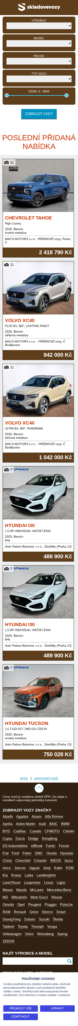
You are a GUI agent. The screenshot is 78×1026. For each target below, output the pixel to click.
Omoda (8, 904)
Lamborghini (46, 875)
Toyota (23, 926)
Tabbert (8, 926)
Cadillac (19, 831)
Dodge (33, 838)
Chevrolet (22, 860)
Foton (27, 853)
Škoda (58, 919)
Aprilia (8, 824)
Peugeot (34, 904)
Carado (35, 831)
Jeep (47, 868)
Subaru (29, 919)
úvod (24, 778)
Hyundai (66, 853)
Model (39, 38)
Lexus (48, 882)
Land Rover (12, 882)
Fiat (5, 853)
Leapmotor (32, 882)
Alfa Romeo (54, 816)
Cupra (7, 838)
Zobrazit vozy (39, 114)
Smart (60, 912)
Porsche (66, 904)
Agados (22, 816)
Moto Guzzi (39, 897)
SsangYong (12, 919)
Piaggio (51, 904)
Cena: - (38, 91)
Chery (7, 860)
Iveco (7, 868)
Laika (29, 875)
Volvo (29, 934)
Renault (20, 912)
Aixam (36, 816)
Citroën (68, 831)
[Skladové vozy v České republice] (39, 12)
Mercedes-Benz (59, 890)
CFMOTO (52, 831)
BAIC (53, 824)
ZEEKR (9, 941)
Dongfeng (49, 838)
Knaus (16, 875)
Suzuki (44, 919)
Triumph (37, 926)
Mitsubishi (19, 897)
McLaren (37, 890)
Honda (51, 853)
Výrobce (39, 20)
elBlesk (36, 846)
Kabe (58, 868)
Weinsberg (45, 934)
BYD (6, 831)
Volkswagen (12, 934)
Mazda (21, 890)
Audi (42, 824)
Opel (21, 904)
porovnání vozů (46, 778)
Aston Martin (25, 824)
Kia (5, 875)
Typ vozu (39, 73)
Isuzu (69, 860)
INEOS (55, 860)
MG (5, 897)
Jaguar (34, 868)
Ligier (61, 882)
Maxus (8, 890)
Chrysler (40, 860)
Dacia (20, 838)
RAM (6, 912)
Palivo (39, 56)
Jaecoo (20, 868)
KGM (70, 868)
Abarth (8, 816)
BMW (65, 824)
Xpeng (62, 934)
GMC (39, 853)
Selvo (33, 912)
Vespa (52, 926)
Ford (15, 853)
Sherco (47, 912)
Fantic (50, 846)
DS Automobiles (15, 846)
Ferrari (64, 846)
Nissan (56, 897)
